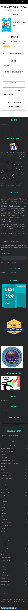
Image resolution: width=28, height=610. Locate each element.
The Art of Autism (14, 106)
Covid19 (3, 507)
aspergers (7, 203)
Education (3, 516)
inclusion (14, 219)
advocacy (24, 199)
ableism (3, 196)
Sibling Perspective (6, 575)
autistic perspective (17, 215)
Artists (3, 469)
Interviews (3, 542)
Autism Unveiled (18, 210)
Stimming (22, 231)
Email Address (7, 76)
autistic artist (17, 213)
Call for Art (4, 501)
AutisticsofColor (5, 489)
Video (2, 587)
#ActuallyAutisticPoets (7, 448)
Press (2, 566)
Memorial (3, 545)
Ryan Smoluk (21, 228)
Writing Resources (5, 593)
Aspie (15, 203)
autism (7, 205)
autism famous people (6, 478)
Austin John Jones (21, 203)
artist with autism (14, 201)
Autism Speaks (6, 210)
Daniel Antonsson (10, 217)
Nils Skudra (9, 226)
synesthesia (4, 233)
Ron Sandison (10, 228)
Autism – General (5, 472)
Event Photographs (6, 522)
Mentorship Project (6, 551)
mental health (5, 224)
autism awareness (14, 208)
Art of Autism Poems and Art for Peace (10, 463)
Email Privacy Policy (8, 94)
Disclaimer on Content (12, 435)
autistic (6, 213)
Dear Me (17, 217)
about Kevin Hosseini (11, 196)
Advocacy (3, 454)
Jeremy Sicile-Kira (21, 219)
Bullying (3, 498)
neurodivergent (13, 224)
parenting (17, 226)
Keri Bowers (6, 222)
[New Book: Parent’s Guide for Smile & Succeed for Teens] (6, 25)
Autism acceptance (18, 206)
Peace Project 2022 (6, 560)
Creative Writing (5, 510)
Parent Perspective (6, 557)
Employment (4, 519)
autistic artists (6, 215)
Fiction (3, 528)
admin (15, 28)
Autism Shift (4, 481)
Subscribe (14, 258)
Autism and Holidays (6, 475)
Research (3, 569)
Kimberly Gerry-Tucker (18, 222)
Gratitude (3, 531)
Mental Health (4, 548)
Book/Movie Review (6, 495)
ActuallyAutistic (14, 199)
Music (2, 554)
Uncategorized (5, 584)
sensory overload (7, 231)
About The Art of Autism (7, 451)
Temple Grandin (5, 581)
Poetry (3, 563)
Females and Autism (6, 525)
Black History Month (6, 492)
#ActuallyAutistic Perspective (8, 445)
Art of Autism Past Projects (8, 460)
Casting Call (4, 504)
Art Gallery (4, 457)
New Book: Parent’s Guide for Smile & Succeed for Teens (19, 23)
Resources (3, 572)
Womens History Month (7, 590)
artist (7, 201)
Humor (3, 534)
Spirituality (4, 578)
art (3, 201)
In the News (4, 537)
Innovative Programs (6, 540)
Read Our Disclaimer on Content (12, 53)
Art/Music (3, 466)
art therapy (21, 201)
